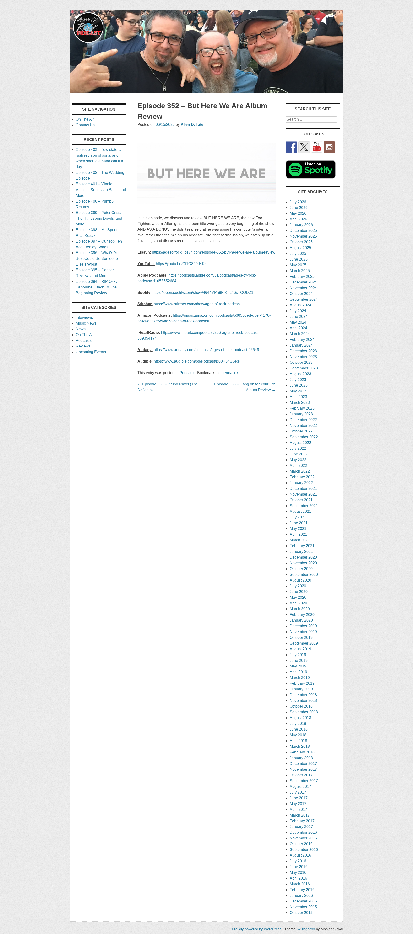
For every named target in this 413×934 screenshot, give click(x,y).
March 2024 (300, 334)
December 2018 (303, 695)
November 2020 (303, 563)
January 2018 (301, 758)
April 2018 (298, 741)
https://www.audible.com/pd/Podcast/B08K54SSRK (197, 361)
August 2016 (300, 855)
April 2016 (298, 878)
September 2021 (304, 506)
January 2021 (301, 552)
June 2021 (299, 523)
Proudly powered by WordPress (257, 929)
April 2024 (298, 328)
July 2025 (298, 253)
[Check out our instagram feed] (329, 147)
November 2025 (303, 236)
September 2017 (304, 781)
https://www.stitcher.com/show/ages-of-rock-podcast (197, 304)
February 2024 (302, 339)
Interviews (84, 317)
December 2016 (303, 832)
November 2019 (303, 632)
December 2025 (303, 231)
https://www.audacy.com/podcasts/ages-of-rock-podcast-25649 (206, 350)
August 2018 (300, 718)
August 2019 (300, 649)
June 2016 (299, 867)
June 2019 (299, 660)
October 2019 (301, 637)
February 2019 (302, 683)
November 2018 (303, 701)
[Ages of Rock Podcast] (206, 92)
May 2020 (298, 597)
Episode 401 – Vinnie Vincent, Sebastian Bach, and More (101, 189)
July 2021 (298, 517)
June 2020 (299, 592)
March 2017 (300, 815)
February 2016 (302, 890)
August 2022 (300, 443)
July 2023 (298, 380)
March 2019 (300, 678)
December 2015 (303, 901)
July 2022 (298, 448)
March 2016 (300, 884)
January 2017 (301, 827)
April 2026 (298, 219)
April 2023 (298, 397)
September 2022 (304, 437)
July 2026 (298, 202)
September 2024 (304, 299)
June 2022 (299, 454)
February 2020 (302, 615)
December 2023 (303, 351)
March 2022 (300, 471)
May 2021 (298, 529)
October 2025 (301, 242)
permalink (230, 373)
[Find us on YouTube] (316, 147)
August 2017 (300, 787)
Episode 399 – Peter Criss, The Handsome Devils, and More (99, 218)
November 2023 (303, 357)
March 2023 (300, 402)
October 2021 (301, 500)
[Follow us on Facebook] (291, 147)
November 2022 (303, 425)
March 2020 (300, 609)
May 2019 (298, 666)
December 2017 (303, 764)
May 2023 (298, 391)
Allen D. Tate (192, 125)
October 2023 (301, 362)
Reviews (83, 346)
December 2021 (303, 488)
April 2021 (298, 534)
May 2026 (298, 213)
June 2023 (299, 385)
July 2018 (298, 723)
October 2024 (301, 294)
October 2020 (301, 569)
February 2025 (302, 276)
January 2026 (301, 225)
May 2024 (298, 322)
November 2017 (303, 769)
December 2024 (303, 282)
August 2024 (300, 305)
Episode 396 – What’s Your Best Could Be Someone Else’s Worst (99, 258)
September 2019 (304, 643)
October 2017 (301, 775)
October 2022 (301, 431)
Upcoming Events (91, 352)
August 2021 (300, 511)
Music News (86, 323)
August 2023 (300, 374)
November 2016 (303, 838)
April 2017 (298, 809)
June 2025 (299, 259)
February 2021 (302, 546)
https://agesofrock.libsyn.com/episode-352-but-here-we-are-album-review (213, 252)
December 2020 (303, 557)
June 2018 (299, 729)
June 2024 (299, 317)
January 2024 (301, 345)
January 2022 (301, 483)
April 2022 (298, 466)
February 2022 (302, 477)
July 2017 (298, 792)
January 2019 (301, 689)
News (81, 329)
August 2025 (300, 248)
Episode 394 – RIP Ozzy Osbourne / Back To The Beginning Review (96, 287)
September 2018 (304, 712)
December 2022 (303, 420)
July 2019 (298, 655)
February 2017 (302, 821)
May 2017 (298, 804)
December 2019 (303, 626)
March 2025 (300, 271)
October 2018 (301, 706)
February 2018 (302, 752)
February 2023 (302, 408)
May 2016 (298, 872)
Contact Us (85, 125)
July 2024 (298, 311)
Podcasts (187, 373)
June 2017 (299, 798)
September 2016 (304, 850)
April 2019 (298, 672)
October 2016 (301, 844)
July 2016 (298, 861)
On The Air (85, 119)
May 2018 (298, 735)
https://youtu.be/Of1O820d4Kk (181, 264)
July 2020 (298, 586)
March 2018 (300, 746)
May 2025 (298, 265)
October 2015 (301, 913)
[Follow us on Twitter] (304, 147)
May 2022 (298, 460)
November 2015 (303, 907)
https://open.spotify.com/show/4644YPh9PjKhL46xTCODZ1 (202, 292)
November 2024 (303, 288)
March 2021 (300, 540)
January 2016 (301, 895)
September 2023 (304, 368)
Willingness (306, 929)
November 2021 (303, 494)
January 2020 (301, 620)
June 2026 (299, 208)
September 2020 (304, 574)
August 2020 (300, 580)
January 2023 (301, 414)
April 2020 (298, 603)
